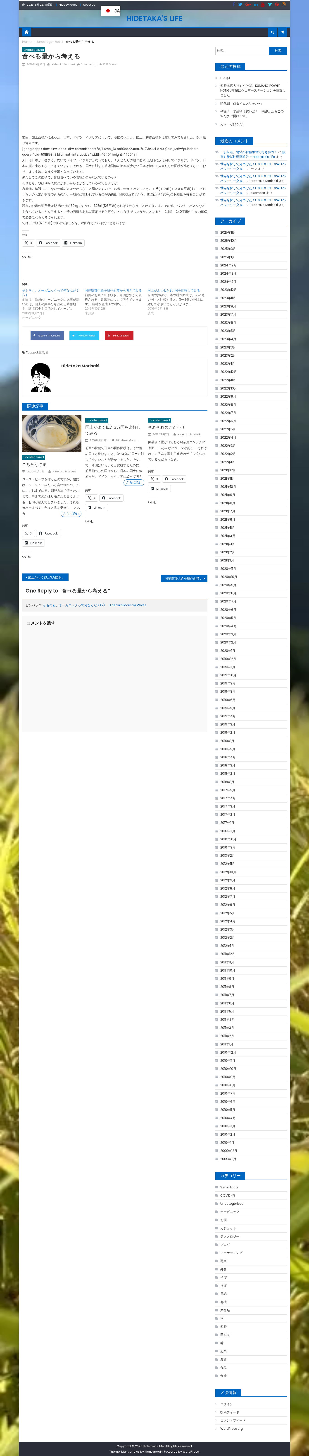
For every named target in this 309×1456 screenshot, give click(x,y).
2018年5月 (227, 749)
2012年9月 (227, 880)
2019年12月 (228, 659)
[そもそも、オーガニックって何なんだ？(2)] (53, 304)
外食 (223, 1269)
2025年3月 (228, 249)
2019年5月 (227, 708)
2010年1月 (227, 1142)
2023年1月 (227, 363)
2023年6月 (228, 322)
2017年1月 (227, 822)
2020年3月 (228, 634)
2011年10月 (227, 970)
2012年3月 (227, 929)
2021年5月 (227, 527)
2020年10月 (228, 577)
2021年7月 (227, 511)
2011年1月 (226, 1044)
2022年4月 (228, 437)
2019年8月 (227, 691)
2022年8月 (228, 404)
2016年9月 (227, 847)
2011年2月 (227, 1036)
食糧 (223, 1376)
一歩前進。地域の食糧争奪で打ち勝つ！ (248, 152)
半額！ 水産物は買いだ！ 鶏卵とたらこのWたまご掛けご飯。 (252, 113)
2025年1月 (227, 257)
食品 (223, 1367)
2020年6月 (228, 609)
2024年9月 (228, 265)
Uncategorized (34, 50)
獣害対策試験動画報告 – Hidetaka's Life (252, 154)
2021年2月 (227, 552)
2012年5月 (227, 913)
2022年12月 (228, 372)
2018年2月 (227, 773)
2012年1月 (227, 945)
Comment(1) (89, 64)
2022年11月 (228, 380)
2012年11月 (227, 863)
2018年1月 (227, 782)
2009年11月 (228, 1159)
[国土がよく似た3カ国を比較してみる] (178, 301)
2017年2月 (227, 814)
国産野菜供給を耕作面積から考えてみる (186, 578)
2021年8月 (227, 503)
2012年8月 (227, 888)
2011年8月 (227, 986)
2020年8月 (228, 593)
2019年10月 (228, 675)
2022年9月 (228, 396)
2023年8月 (228, 306)
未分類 (225, 1310)
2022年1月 (227, 462)
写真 (223, 1261)
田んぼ (225, 1335)
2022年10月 (228, 388)
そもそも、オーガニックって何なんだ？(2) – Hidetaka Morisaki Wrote (95, 605)
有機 (223, 1302)
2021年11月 (227, 478)
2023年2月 (228, 355)
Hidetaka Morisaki (63, 64)
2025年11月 (228, 232)
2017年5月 (227, 790)
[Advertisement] (115, 102)
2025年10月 (228, 240)
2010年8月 (227, 1085)
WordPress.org (231, 1428)
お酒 (223, 1220)
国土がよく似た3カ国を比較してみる (48, 577)
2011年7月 (227, 995)
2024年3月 (228, 273)
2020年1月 (227, 650)
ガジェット (228, 1228)
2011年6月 (227, 1003)
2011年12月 (227, 954)
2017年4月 (228, 798)
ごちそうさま (34, 464)
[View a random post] (282, 32)
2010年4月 (228, 1118)
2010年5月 (227, 1110)
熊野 (223, 1326)
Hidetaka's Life (154, 18)
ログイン (226, 1404)
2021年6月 (227, 519)
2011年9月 (227, 978)
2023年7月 (228, 314)
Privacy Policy (68, 5)
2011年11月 (227, 962)
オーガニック (229, 1211)
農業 (41, 352)
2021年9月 (227, 495)
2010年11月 (227, 1060)
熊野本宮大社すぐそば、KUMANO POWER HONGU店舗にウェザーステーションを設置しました (252, 90)
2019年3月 (227, 724)
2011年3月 (227, 1027)
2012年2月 (227, 937)
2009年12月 (228, 1151)
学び (223, 1277)
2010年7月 (227, 1093)
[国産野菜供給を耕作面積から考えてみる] (116, 301)
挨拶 (223, 1285)
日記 (223, 1294)
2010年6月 (227, 1101)
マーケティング (231, 1252)
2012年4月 (227, 921)
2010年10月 (228, 1069)
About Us (89, 5)
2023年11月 (228, 298)
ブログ (225, 1244)
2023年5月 (228, 331)
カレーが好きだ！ (233, 124)
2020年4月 (228, 626)
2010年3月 (227, 1126)
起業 (223, 1351)
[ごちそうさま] (51, 433)
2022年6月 (228, 421)
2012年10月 (228, 872)
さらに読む (71, 513)
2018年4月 (228, 757)
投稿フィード (229, 1412)
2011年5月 (227, 1011)
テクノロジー (229, 1236)
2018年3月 (227, 765)
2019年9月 (227, 683)
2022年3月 (228, 445)
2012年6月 (227, 904)
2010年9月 (227, 1077)
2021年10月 (228, 486)
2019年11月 (227, 667)
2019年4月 (228, 716)
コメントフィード (233, 1420)
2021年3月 (227, 544)
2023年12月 (228, 290)
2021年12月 (228, 470)
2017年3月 (227, 806)
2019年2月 (227, 732)
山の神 (225, 78)
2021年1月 (227, 560)
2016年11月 (227, 831)
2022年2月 (228, 454)
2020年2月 (228, 642)
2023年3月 (228, 347)
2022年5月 (228, 429)
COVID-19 (227, 1195)
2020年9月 (228, 585)
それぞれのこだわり (166, 427)
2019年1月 (227, 741)
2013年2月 (227, 855)
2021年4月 (227, 536)
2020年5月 (228, 618)
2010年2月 (227, 1134)
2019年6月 (227, 700)
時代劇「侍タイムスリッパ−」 (241, 103)
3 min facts (229, 1187)
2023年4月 (228, 339)
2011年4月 (227, 1019)
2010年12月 (228, 1052)
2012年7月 (227, 896)
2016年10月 (228, 839)
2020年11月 (228, 568)
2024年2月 (228, 281)
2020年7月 (228, 601)
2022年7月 (228, 413)
